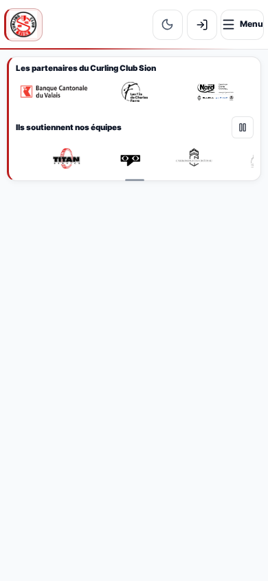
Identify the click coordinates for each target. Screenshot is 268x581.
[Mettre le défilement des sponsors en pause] (243, 127)
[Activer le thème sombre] (168, 25)
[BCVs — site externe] (54, 91)
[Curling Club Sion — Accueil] (23, 24)
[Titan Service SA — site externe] (67, 158)
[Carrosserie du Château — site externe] (195, 158)
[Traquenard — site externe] (131, 158)
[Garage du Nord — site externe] (215, 91)
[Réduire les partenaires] (135, 180)
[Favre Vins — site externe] (134, 91)
